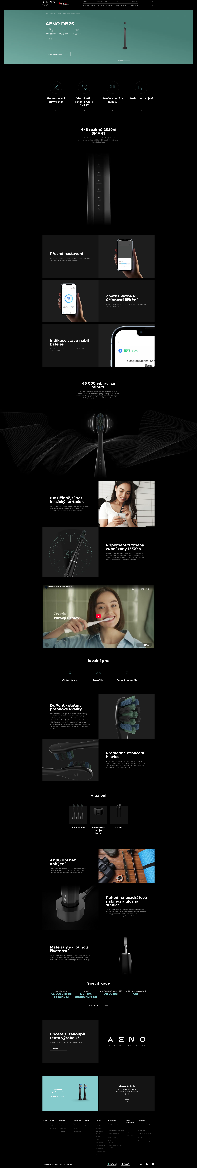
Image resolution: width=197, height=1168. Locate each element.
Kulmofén (53, 1128)
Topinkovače (99, 1128)
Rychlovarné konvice (99, 1132)
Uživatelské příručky (144, 1124)
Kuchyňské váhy (100, 1151)
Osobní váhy (62, 1131)
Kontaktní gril (100, 1142)
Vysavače (76, 1124)
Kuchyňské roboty (99, 1124)
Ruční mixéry (100, 1155)
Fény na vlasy (52, 1124)
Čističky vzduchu (87, 1124)
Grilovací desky (112, 1127)
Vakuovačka (99, 1148)
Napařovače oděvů (77, 1127)
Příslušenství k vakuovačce (116, 1130)
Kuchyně (124, 5)
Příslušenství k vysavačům (116, 1138)
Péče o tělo (100, 5)
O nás (85, 1)
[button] (105, 60)
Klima (117, 5)
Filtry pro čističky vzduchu (116, 1124)
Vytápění (86, 5)
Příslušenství (133, 5)
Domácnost (110, 5)
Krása (93, 5)
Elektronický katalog (144, 1141)
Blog (118, 1)
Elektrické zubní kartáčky (63, 1124)
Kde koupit (134, 1)
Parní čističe (77, 1131)
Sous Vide (99, 1136)
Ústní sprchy (62, 1128)
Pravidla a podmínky (144, 1138)
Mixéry (98, 1139)
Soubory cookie (142, 1130)
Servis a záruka (102, 1)
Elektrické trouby (101, 1145)
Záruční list (141, 1127)
